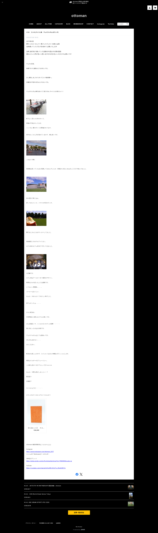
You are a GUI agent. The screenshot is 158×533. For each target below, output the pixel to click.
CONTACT (90, 24)
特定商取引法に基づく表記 (46, 523)
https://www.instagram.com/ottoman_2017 (40, 451)
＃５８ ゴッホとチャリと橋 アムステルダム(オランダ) (42, 32)
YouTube (111, 24)
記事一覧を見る (79, 512)
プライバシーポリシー (31, 523)
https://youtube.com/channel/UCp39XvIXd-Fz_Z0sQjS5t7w (46, 468)
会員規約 (58, 523)
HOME (31, 24)
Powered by (77, 529)
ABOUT (39, 24)
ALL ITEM (48, 24)
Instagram (101, 24)
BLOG (68, 24)
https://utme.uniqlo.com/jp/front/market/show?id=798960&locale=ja (49, 461)
